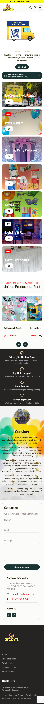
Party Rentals (7, 663)
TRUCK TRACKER (27, 1)
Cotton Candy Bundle (13, 328)
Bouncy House (36, 328)
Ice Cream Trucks (9, 667)
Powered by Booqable (10, 690)
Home (4, 654)
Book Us (22, 67)
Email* (7, 530)
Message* (8, 540)
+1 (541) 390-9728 (20, 599)
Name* (7, 520)
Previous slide (18, 344)
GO (9, 101)
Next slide (25, 344)
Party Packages (8, 671)
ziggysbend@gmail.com (23, 594)
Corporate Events (9, 659)
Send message (22, 567)
